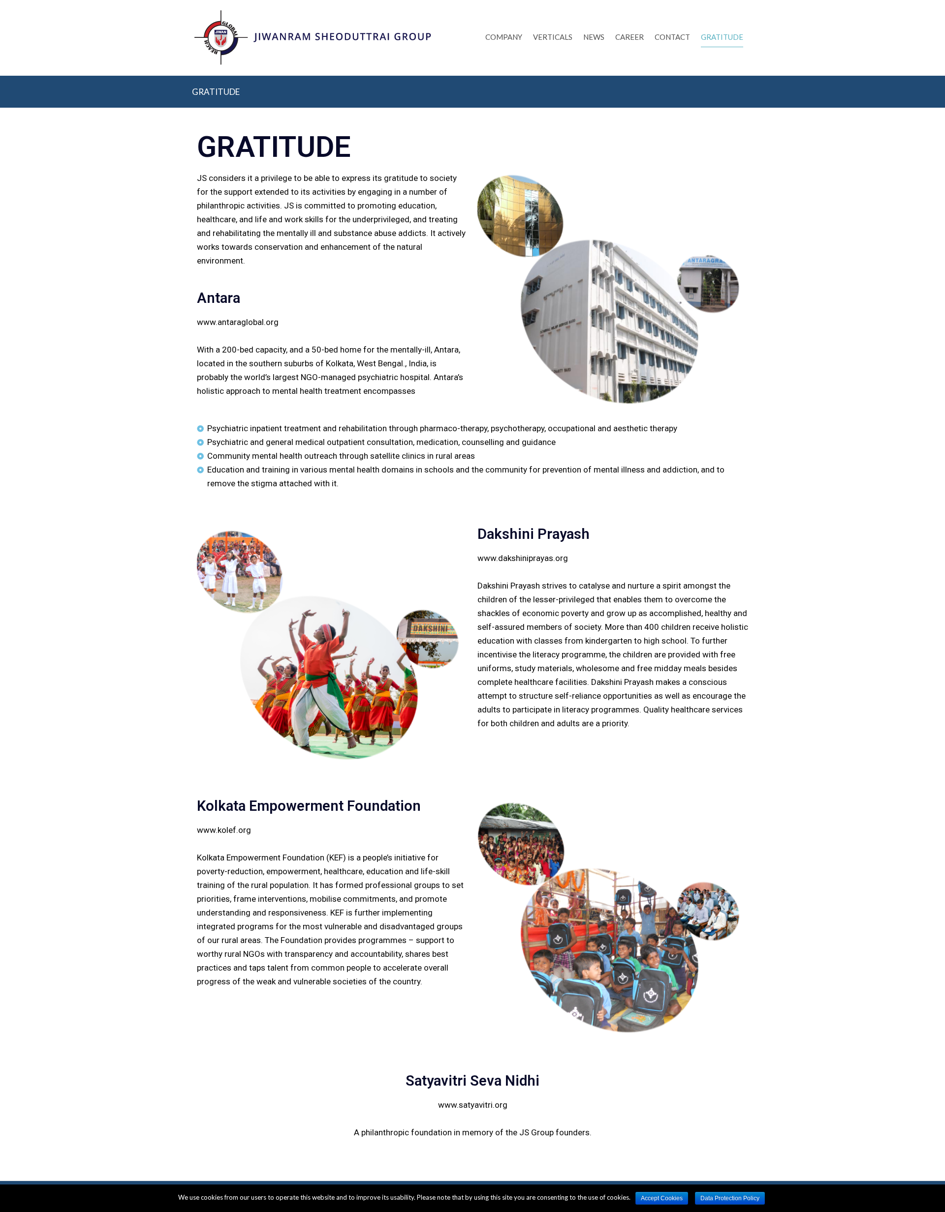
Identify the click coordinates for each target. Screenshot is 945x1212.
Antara (218, 298)
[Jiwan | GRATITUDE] (312, 53)
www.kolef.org (224, 830)
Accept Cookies (662, 1198)
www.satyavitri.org (472, 1105)
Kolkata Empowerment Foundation (309, 806)
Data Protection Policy (729, 1198)
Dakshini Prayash (533, 534)
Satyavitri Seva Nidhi (472, 1080)
